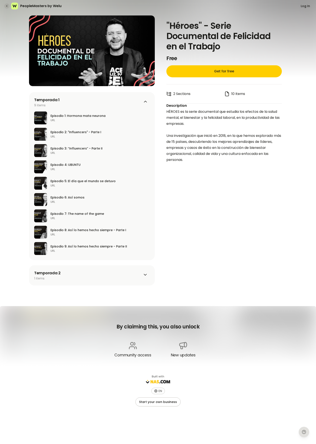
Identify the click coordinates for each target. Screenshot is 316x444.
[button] (158, 391)
